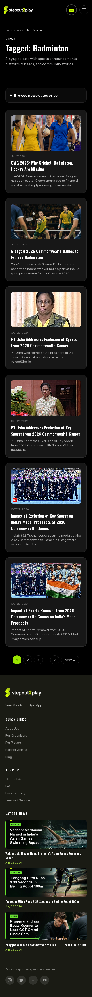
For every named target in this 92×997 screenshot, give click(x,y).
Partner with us (16, 750)
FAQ (8, 786)
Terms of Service (17, 800)
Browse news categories (36, 95)
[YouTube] (44, 980)
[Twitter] (21, 980)
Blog (8, 757)
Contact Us (13, 779)
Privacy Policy (15, 793)
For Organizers (16, 735)
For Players (13, 743)
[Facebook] (33, 980)
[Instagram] (9, 980)
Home (9, 30)
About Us (12, 728)
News (19, 30)
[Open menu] (83, 9)
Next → (70, 660)
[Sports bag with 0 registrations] (71, 9)
